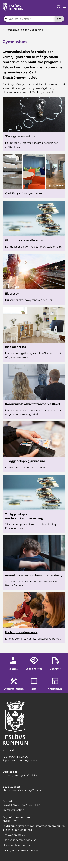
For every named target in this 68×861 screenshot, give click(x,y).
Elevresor (12, 293)
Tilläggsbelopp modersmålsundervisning (24, 516)
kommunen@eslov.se (25, 760)
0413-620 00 (20, 756)
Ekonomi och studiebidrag (24, 240)
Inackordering (15, 347)
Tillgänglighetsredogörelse (19, 839)
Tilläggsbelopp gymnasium (25, 461)
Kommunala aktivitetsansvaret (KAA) (32, 404)
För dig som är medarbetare (20, 850)
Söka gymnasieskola (20, 136)
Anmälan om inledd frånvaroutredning (34, 575)
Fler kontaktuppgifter (16, 845)
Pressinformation (13, 810)
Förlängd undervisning (22, 632)
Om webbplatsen (14, 834)
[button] (6, 854)
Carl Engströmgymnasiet (23, 193)
